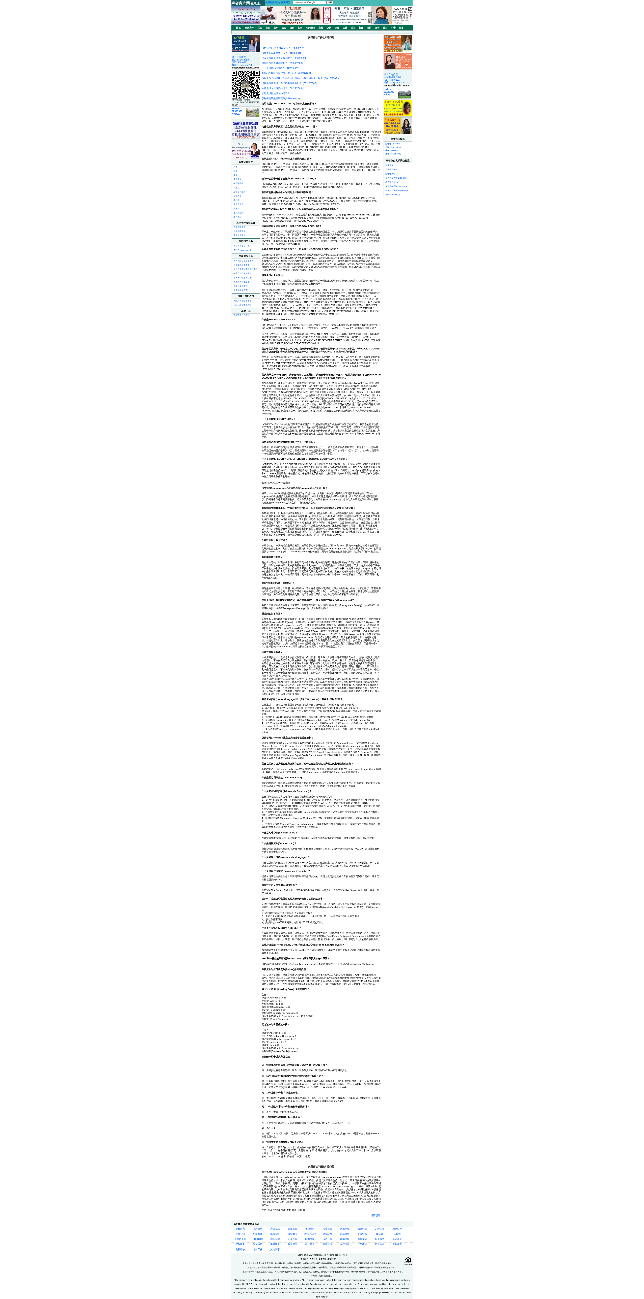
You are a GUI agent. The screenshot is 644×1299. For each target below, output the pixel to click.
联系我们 (285, 2)
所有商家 (240, 1228)
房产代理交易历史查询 (243, 261)
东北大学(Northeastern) (396, 186)
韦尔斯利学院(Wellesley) (396, 190)
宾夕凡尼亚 (238, 204)
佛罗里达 (237, 179)
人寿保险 (379, 1228)
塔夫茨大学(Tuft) (392, 182)
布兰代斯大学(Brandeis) (396, 178)
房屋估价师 (240, 1239)
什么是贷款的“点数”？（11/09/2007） (281, 68)
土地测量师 (257, 1239)
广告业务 (313, 1259)
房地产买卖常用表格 (242, 301)
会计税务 (397, 1239)
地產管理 (275, 1239)
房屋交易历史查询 (241, 265)
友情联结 (332, 1259)
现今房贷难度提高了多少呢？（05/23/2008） (285, 58)
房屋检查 (292, 1228)
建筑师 (379, 1233)
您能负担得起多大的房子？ (276, 93)
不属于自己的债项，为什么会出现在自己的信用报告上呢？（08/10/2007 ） (301, 78)
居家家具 (257, 1233)
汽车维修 (362, 1244)
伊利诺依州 (238, 183)
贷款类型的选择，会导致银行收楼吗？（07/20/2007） (290, 83)
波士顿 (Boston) (392, 144)
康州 (235, 175)
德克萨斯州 (238, 213)
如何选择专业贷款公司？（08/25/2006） (283, 88)
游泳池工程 (310, 1233)
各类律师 (310, 1228)
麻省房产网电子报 (241, 282)
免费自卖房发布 (240, 286)
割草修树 (345, 1233)
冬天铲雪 (362, 1233)
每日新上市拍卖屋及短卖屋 (245, 269)
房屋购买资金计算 (241, 246)
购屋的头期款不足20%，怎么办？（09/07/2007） (288, 73)
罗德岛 (236, 208)
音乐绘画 (379, 1244)
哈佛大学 (389, 165)
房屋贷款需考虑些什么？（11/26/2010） (283, 53)
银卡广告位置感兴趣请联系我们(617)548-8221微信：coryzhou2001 (243, 61)
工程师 (397, 1233)
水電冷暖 (275, 1233)
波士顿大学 (390, 174)
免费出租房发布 (240, 290)
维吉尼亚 (237, 217)
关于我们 (304, 1259)
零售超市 (327, 1244)
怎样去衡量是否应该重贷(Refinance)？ (282, 98)
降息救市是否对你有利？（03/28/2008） (283, 63)
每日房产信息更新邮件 (243, 277)
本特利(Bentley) (392, 194)
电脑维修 (240, 1249)
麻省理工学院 (391, 169)
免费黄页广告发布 (241, 315)
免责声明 (322, 1259)
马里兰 (236, 187)
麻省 (235, 167)
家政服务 (240, 1244)
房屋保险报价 (239, 231)
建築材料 (327, 1233)
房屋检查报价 (239, 227)
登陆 (277, 2)
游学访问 (362, 1239)
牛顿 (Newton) (391, 150)
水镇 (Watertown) (393, 154)
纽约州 (236, 200)
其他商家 (275, 1249)
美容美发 (275, 1244)
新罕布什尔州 (239, 192)
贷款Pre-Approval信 (242, 250)
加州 (235, 171)
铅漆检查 (327, 1228)
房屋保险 (362, 1228)
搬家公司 (397, 1228)
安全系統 (292, 1239)
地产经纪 (257, 1228)
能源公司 (310, 1239)
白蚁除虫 (292, 1233)
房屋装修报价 (239, 235)
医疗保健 (345, 1244)
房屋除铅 (345, 1228)
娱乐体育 (397, 1244)
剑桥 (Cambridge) (393, 147)
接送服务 (379, 1239)
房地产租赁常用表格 (242, 305)
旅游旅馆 (257, 1244)
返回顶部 (375, 1215)
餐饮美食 (310, 1244)
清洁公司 (327, 1239)
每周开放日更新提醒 (242, 273)
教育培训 (292, 1244)
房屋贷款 (275, 1228)
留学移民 (345, 1239)
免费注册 (270, 2)
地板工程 (257, 1249)
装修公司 (240, 1233)
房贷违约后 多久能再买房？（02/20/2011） (284, 48)
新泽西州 (237, 196)
